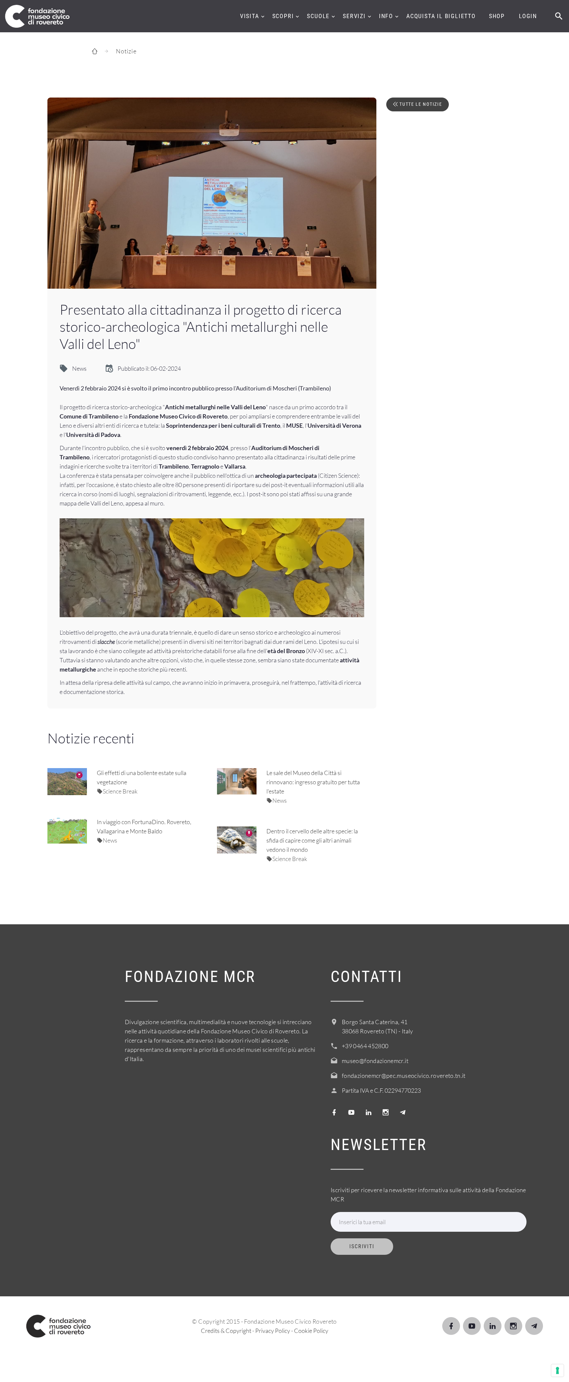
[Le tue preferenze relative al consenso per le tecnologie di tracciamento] (557, 1370)
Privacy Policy (272, 1330)
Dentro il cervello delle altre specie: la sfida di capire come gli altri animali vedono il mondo (312, 840)
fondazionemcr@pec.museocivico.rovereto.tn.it (404, 1075)
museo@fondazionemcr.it (375, 1060)
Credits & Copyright (226, 1330)
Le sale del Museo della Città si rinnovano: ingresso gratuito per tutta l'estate (313, 782)
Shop (497, 16)
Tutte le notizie (420, 104)
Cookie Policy (311, 1330)
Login (528, 16)
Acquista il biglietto (441, 16)
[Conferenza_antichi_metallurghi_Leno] (211, 193)
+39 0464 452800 (365, 1046)
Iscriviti (361, 1246)
